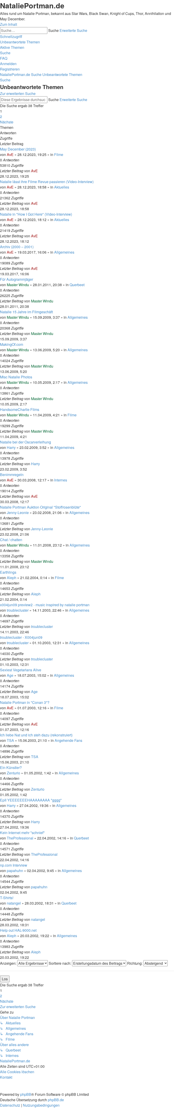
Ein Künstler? (11, 767)
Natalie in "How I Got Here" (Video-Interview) (36, 214)
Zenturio (13, 773)
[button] (6, 122)
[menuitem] (20, 42)
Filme (58, 154)
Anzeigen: (8, 963)
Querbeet (77, 284)
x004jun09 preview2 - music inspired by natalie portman (44, 604)
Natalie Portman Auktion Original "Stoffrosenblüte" (40, 507)
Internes (60, 480)
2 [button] (1, 116)
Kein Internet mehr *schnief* (22, 832)
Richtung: (135, 963)
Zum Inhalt (8, 24)
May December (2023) (18, 149)
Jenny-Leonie (18, 512)
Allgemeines (64, 252)
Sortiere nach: (60, 963)
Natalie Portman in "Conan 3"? (24, 702)
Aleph (11, 577)
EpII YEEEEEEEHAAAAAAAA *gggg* (31, 800)
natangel (14, 903)
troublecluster (18, 610)
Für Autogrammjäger (16, 279)
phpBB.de (56, 1099)
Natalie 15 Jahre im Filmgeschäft (26, 311)
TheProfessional (20, 838)
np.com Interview (13, 865)
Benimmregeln (12, 474)
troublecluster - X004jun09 (21, 637)
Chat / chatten (11, 539)
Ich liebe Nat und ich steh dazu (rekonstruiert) (36, 735)
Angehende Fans (68, 740)
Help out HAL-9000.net (18, 930)
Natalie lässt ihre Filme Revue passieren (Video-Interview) (47, 181)
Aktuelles (61, 187)
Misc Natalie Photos (16, 377)
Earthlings (8, 572)
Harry (11, 447)
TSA (10, 740)
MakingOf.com (11, 344)
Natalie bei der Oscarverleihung (25, 442)
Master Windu (18, 284)
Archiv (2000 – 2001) (17, 246)
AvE (10, 154)
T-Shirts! (6, 897)
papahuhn (15, 870)
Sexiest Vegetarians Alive (20, 669)
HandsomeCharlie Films (19, 409)
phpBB (25, 1094)
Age (10, 675)
